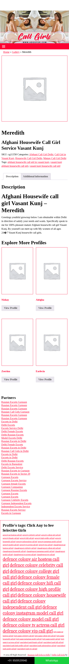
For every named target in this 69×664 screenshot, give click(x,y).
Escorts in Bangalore (11, 464)
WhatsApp (52, 660)
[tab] (12, 176)
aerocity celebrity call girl (31, 535)
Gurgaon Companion (12, 487)
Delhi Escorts (8, 425)
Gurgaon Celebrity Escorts (14, 500)
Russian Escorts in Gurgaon (15, 470)
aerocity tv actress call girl (29, 545)
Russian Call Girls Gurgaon (15, 411)
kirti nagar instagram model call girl (29, 639)
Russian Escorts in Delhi (13, 441)
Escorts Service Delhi (12, 428)
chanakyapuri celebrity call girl (25, 548)
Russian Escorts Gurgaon (14, 402)
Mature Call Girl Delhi (54, 158)
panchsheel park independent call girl (42, 646)
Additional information (35, 176)
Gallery (16, 52)
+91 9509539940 (17, 660)
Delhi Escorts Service (12, 467)
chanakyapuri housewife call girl (14, 551)
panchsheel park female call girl (31, 642)
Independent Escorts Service (15, 506)
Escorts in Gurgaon (11, 513)
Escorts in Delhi (9, 421)
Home (6, 52)
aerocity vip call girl (46, 545)
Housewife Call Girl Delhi (28, 158)
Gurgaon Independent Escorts (16, 503)
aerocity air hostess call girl (12, 535)
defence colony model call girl (31, 619)
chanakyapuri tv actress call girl (24, 555)
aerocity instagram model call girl (50, 542)
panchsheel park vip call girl (27, 649)
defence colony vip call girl (28, 631)
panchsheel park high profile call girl (16, 646)
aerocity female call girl (11, 538)
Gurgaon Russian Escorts (14, 490)
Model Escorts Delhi (11, 438)
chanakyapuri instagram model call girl (40, 551)
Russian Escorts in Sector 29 (15, 473)
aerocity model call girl (11, 545)
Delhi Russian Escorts (12, 434)
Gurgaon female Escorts (13, 483)
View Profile (10, 308)
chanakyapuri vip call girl (46, 555)
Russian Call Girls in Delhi (15, 451)
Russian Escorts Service (13, 510)
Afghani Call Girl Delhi (41, 154)
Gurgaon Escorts (9, 477)
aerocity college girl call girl (51, 535)
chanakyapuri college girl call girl (49, 548)
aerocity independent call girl (26, 542)
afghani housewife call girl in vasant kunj (28, 162)
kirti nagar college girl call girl (45, 636)
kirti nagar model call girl (51, 639)
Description (12, 176)
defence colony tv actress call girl (34, 625)
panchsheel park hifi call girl (53, 642)
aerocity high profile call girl (45, 538)
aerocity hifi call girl (27, 538)
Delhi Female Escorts (12, 431)
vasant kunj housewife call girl (45, 166)
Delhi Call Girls (58, 654)
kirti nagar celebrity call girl (24, 636)
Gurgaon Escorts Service (13, 480)
